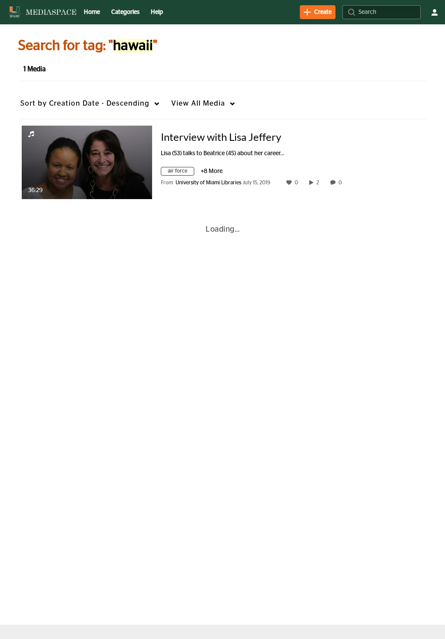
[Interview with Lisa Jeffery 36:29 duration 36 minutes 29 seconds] (87, 162)
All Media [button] (198, 103)
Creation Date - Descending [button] (84, 103)
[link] (317, 12)
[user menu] (435, 12)
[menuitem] (91, 12)
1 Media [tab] (34, 69)
